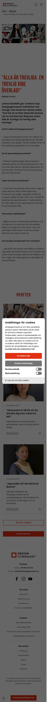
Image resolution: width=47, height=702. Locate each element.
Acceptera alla (23, 356)
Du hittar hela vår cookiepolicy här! (20, 349)
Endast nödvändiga (24, 363)
